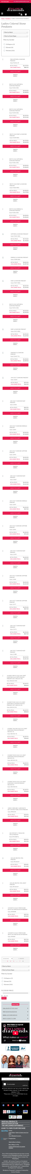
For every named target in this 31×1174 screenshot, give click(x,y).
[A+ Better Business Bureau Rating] (15, 1049)
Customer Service (10, 1015)
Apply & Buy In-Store (14, 1142)
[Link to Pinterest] (8, 1105)
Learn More (12, 1132)
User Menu (21, 14)
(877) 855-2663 (10, 1008)
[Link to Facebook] (3, 1105)
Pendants (8, 18)
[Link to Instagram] (23, 1105)
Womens (10, 50)
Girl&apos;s (10, 44)
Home (2, 18)
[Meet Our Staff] (15, 1061)
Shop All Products (9, 1121)
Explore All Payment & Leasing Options (17, 1147)
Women (9, 47)
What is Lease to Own (9, 1018)
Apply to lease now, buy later (18, 1133)
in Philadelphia (10, 1011)
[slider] (2, 993)
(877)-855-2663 (5, 1)
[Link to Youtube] (13, 1105)
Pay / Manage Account (15, 1135)
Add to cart (15, 71)
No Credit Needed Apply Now (21, 1)
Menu (2, 13)
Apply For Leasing (15, 75)
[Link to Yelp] (28, 1105)
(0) (27, 14)
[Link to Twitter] (18, 1105)
